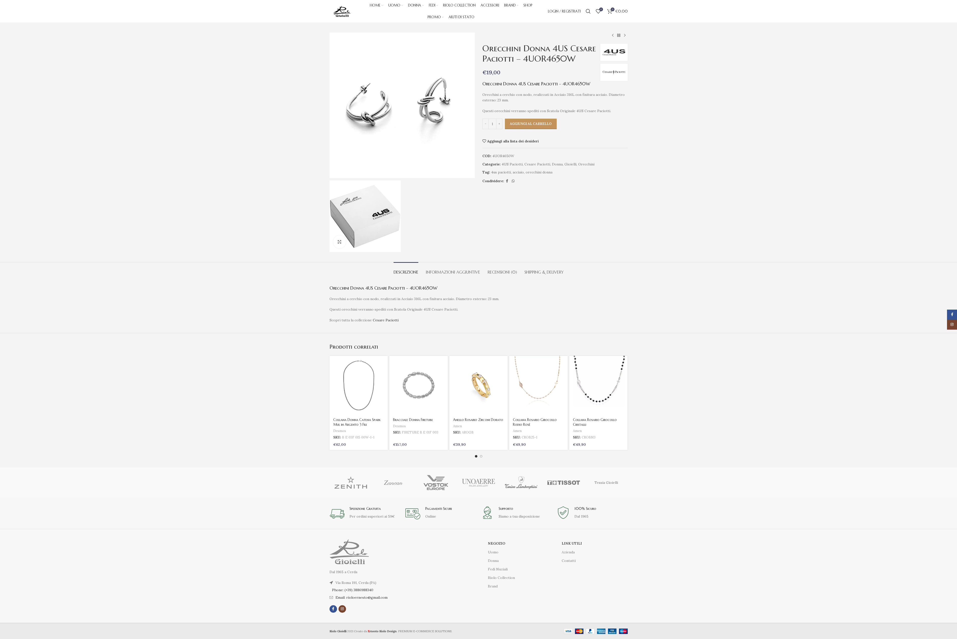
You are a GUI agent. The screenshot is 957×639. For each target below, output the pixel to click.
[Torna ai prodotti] (619, 36)
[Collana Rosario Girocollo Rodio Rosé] (538, 385)
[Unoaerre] (478, 482)
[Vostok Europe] (436, 482)
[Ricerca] (588, 11)
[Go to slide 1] (476, 456)
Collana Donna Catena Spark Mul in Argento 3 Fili (357, 422)
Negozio (496, 543)
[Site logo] (342, 11)
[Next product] (625, 36)
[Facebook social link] (507, 181)
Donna (557, 164)
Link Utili (572, 543)
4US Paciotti (512, 164)
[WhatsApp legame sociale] (513, 181)
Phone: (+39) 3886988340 (352, 590)
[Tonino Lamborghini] (521, 482)
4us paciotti (501, 172)
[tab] (406, 269)
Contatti (569, 560)
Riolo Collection (501, 577)
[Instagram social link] (342, 609)
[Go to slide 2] (481, 456)
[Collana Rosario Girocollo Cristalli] (598, 385)
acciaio (518, 172)
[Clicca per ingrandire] (339, 242)
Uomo (493, 552)
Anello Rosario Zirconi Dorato (478, 419)
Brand (493, 586)
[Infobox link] (365, 513)
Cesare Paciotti (537, 164)
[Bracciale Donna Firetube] (418, 385)
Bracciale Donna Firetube (413, 419)
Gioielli (570, 164)
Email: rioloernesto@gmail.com (362, 597)
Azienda (568, 552)
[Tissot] (563, 482)
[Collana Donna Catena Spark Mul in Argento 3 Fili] (359, 385)
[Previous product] (613, 36)
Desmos (339, 431)
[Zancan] (393, 482)
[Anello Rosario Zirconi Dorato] (478, 385)
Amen (457, 426)
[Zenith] (351, 482)
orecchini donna (539, 172)
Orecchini (586, 164)
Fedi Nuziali (498, 569)
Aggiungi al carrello (531, 124)
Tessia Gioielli (606, 482)
